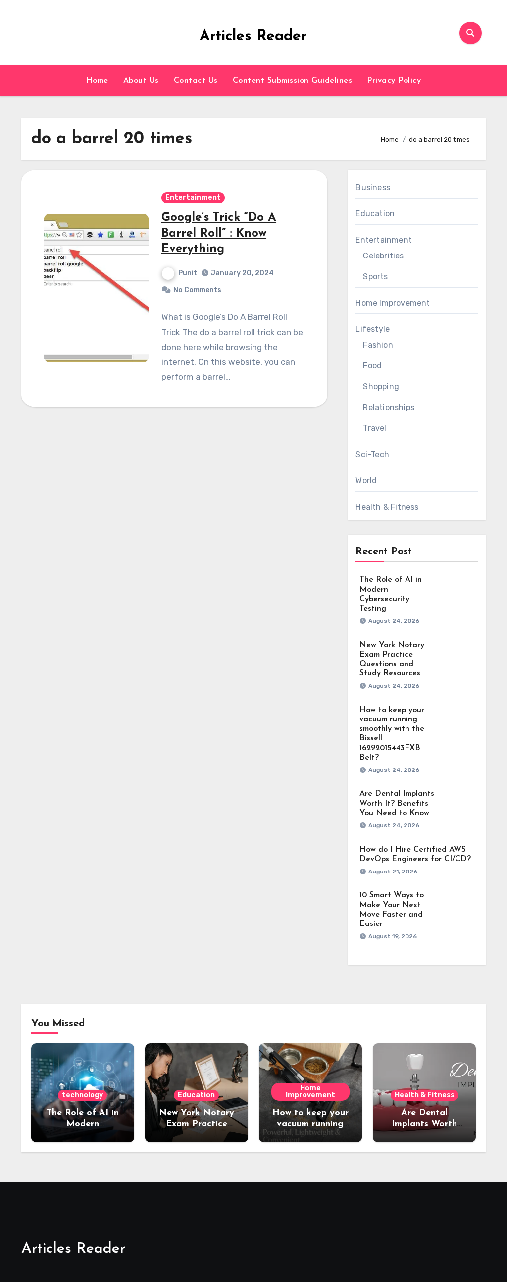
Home (97, 81)
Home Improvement (392, 303)
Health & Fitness (386, 507)
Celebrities (383, 255)
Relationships (388, 407)
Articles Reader (253, 36)
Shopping (381, 386)
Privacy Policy (394, 81)
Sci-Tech (372, 454)
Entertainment (193, 197)
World (366, 480)
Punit (187, 273)
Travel (374, 428)
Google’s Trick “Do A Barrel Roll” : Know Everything (218, 233)
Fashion (378, 345)
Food (372, 365)
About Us (141, 81)
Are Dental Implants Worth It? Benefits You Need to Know (396, 803)
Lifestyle (372, 329)
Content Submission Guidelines (293, 81)
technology (82, 1095)
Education (375, 213)
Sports (375, 276)
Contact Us (196, 81)
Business (372, 187)
